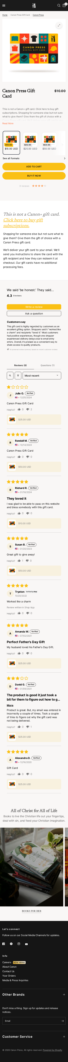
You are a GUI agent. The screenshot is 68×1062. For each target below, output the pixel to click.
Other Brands (13, 994)
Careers (7, 962)
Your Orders (9, 975)
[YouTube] (28, 944)
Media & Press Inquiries (15, 980)
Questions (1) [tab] (48, 365)
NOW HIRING (19, 962)
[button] (12, 419)
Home (4, 15)
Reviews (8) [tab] (20, 365)
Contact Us (8, 971)
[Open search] (10, 375)
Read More (7, 123)
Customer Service (17, 1037)
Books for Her (31, 911)
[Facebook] (5, 943)
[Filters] (18, 375)
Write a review (34, 306)
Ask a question (34, 313)
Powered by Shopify (52, 1050)
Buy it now (34, 175)
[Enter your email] (62, 1021)
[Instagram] (21, 943)
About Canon (9, 966)
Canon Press (38, 15)
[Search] (59, 5)
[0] (64, 5)
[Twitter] (13, 943)
